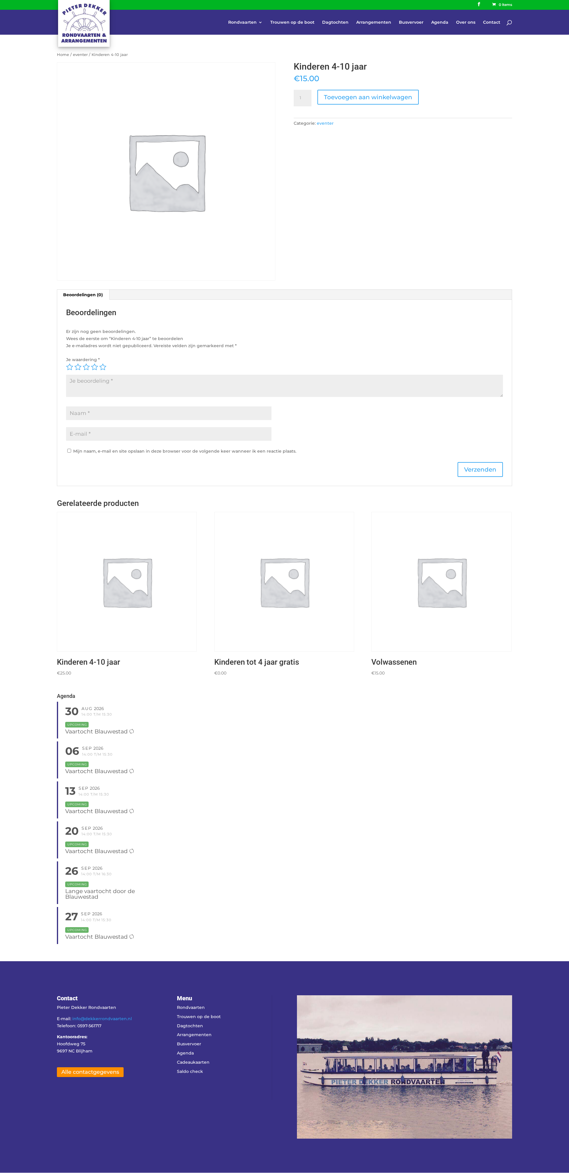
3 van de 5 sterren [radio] (86, 367)
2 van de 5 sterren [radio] (77, 367)
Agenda (439, 22)
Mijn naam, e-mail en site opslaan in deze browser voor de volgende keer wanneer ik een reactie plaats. (184, 451)
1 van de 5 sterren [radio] (69, 367)
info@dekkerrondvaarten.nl (102, 1018)
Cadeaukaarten (193, 1062)
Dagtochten (335, 22)
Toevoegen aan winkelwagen (368, 97)
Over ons (465, 22)
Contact (491, 22)
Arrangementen (373, 22)
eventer (80, 54)
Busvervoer (411, 22)
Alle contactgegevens (90, 1072)
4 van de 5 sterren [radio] (94, 367)
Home (63, 54)
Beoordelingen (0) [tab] (83, 294)
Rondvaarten (242, 22)
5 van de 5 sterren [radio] (102, 367)
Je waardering (83, 359)
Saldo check (190, 1071)
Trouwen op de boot (292, 22)
